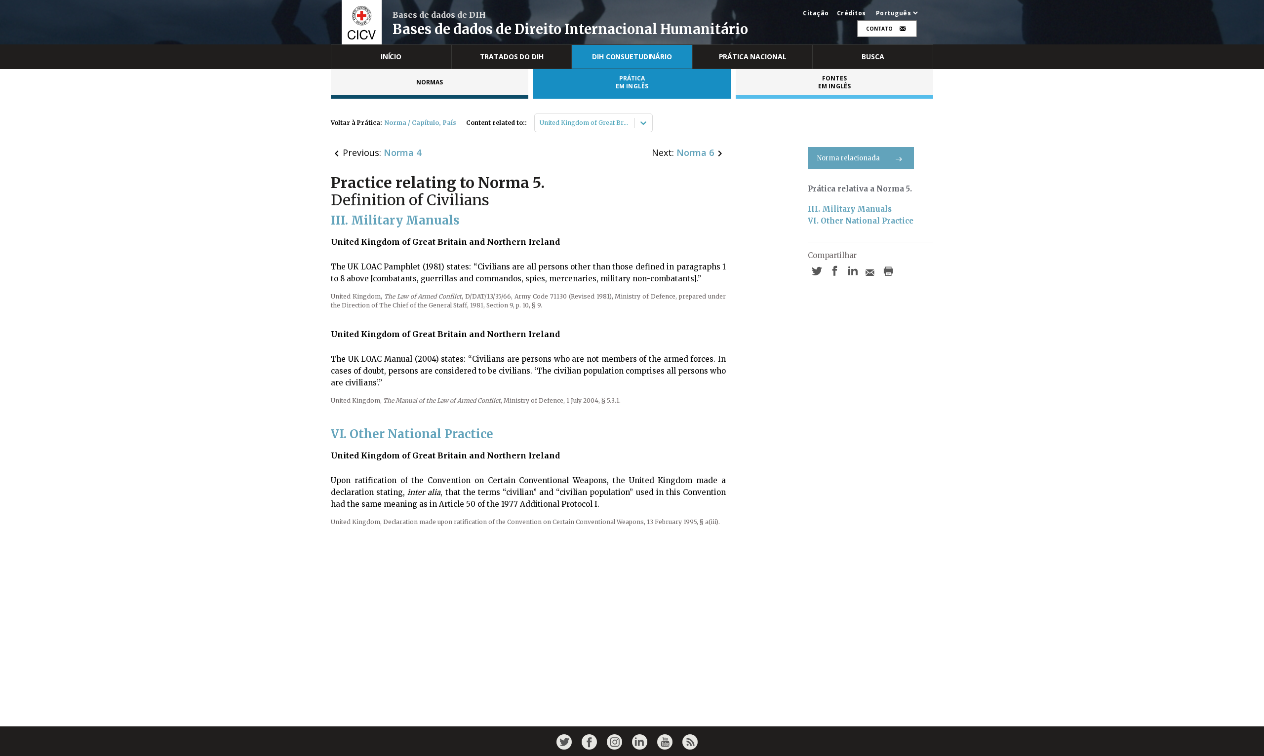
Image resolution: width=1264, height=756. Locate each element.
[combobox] (540, 122)
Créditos (851, 13)
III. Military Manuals (850, 209)
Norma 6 (695, 152)
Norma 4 (402, 152)
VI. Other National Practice (860, 221)
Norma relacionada (848, 158)
